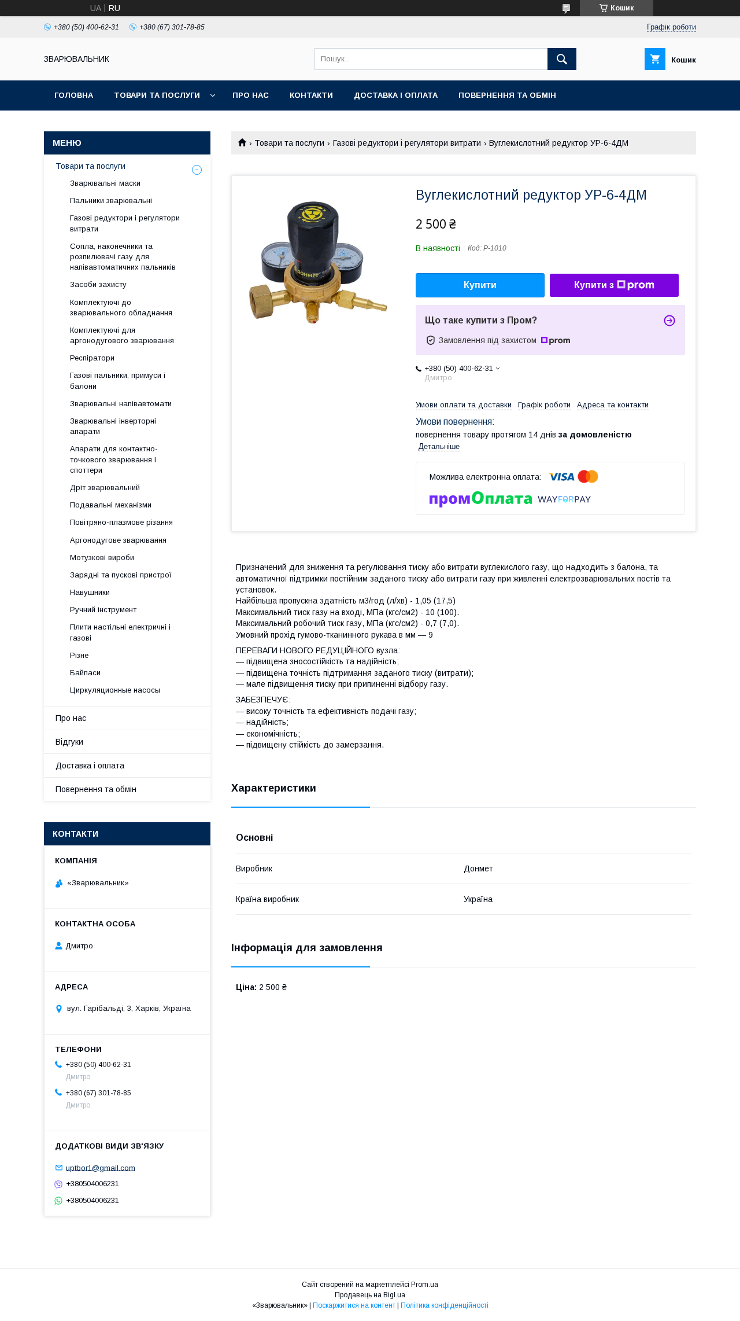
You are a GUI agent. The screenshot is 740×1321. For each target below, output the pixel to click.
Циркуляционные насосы (115, 690)
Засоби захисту (98, 284)
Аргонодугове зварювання (118, 540)
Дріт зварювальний (105, 487)
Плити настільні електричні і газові (120, 632)
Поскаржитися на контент (354, 1305)
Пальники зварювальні (111, 200)
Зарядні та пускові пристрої (121, 575)
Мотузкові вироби (102, 557)
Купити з (594, 285)
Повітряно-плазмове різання (121, 522)
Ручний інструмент (103, 609)
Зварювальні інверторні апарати (113, 426)
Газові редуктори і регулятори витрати (407, 143)
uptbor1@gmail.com (100, 1167)
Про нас (250, 95)
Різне (79, 655)
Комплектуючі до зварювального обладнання (121, 307)
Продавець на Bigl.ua (370, 1295)
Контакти (311, 95)
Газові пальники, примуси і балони (117, 380)
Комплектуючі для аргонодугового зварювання (122, 335)
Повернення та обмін (507, 95)
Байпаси (85, 672)
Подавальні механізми (110, 505)
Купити (480, 285)
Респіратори (92, 358)
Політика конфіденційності (445, 1305)
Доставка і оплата (396, 95)
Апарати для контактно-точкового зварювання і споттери (114, 459)
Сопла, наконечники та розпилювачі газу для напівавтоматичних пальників (123, 256)
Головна (73, 95)
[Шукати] (561, 59)
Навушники (90, 592)
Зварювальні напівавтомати (121, 403)
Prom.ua (424, 1284)
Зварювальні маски (105, 183)
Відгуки (69, 741)
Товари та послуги (157, 95)
